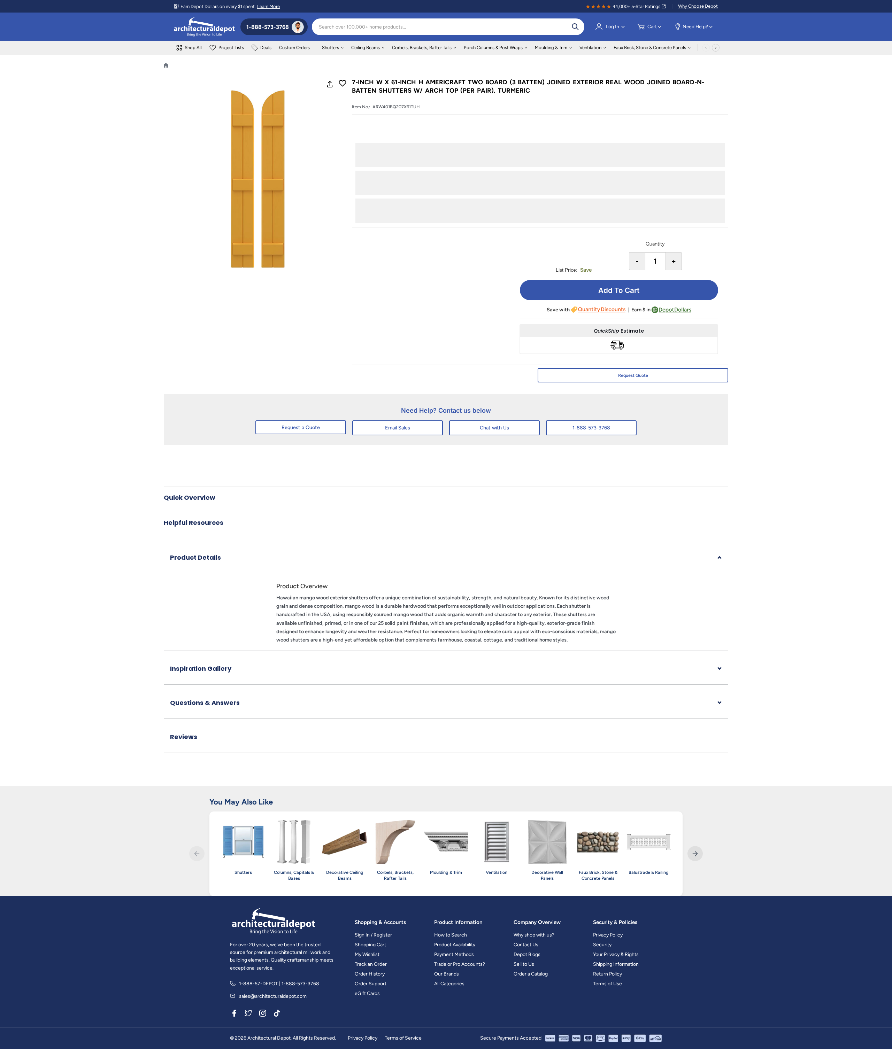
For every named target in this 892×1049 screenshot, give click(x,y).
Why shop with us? (534, 935)
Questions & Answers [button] (205, 702)
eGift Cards (367, 993)
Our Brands (446, 974)
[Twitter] (248, 1014)
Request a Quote (301, 427)
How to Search (450, 935)
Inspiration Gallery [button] (200, 668)
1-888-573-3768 (591, 428)
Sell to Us (524, 964)
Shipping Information (616, 964)
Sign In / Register (373, 935)
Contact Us (526, 945)
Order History (370, 974)
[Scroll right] (716, 48)
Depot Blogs (527, 954)
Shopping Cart (370, 945)
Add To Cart (618, 290)
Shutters (330, 47)
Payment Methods (454, 954)
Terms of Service (403, 1038)
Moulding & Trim (551, 47)
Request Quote (633, 375)
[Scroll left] (706, 48)
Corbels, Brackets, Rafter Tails (422, 47)
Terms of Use (607, 984)
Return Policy (607, 974)
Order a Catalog (531, 974)
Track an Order (371, 964)
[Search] (575, 27)
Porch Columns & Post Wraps (493, 47)
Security (602, 945)
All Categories (449, 984)
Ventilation (590, 47)
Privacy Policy (608, 935)
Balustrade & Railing (649, 872)
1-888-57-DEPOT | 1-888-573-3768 (279, 984)
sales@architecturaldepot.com (273, 996)
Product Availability (454, 945)
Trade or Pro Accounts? (459, 964)
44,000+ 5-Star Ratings (636, 6)
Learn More (268, 6)
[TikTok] (277, 1014)
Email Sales (397, 428)
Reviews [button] (183, 736)
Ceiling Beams (365, 47)
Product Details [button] (195, 557)
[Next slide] (694, 853)
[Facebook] (234, 1014)
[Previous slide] (196, 853)
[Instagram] (263, 1014)
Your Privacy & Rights (616, 954)
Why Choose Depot (698, 6)
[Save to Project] (342, 84)
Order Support (370, 984)
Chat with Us (494, 428)
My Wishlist (367, 954)
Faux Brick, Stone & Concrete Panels (650, 47)
